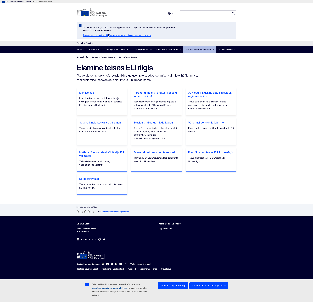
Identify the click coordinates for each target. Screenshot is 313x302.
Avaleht (80, 49)
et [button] (173, 13)
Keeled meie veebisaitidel (113, 269)
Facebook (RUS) (88, 239)
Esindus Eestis (82, 57)
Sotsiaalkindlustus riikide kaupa (153, 122)
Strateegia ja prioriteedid (114, 49)
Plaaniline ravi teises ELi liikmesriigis (210, 152)
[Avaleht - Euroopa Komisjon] (96, 12)
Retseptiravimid (89, 178)
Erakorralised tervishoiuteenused (154, 152)
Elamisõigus (86, 92)
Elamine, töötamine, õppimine (198, 49)
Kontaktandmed (226, 49)
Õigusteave (166, 269)
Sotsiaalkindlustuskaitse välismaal (100, 122)
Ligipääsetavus (165, 228)
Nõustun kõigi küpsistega (173, 285)
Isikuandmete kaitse (148, 269)
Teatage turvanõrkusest (87, 269)
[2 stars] (79, 211)
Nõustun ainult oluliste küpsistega (209, 285)
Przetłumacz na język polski (95, 35)
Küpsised (132, 269)
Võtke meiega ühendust (140, 264)
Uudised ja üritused (141, 49)
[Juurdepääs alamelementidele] (99, 49)
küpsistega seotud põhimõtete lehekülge (109, 288)
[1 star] (78, 211)
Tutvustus (92, 49)
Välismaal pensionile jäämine (206, 122)
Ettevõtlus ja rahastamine (167, 49)
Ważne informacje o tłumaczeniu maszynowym (130, 35)
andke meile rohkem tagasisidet (115, 211)
